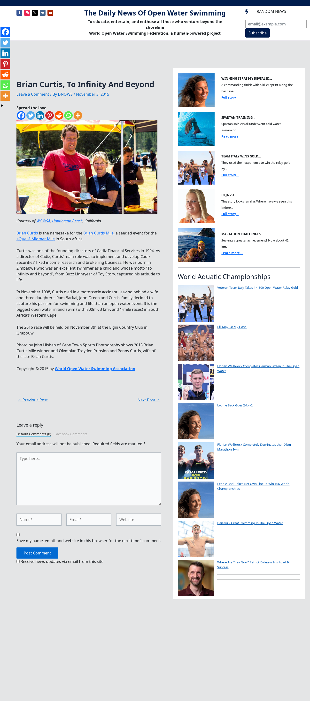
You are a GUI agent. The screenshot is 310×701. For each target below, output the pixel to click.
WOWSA (43, 221)
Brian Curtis (27, 233)
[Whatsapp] (68, 115)
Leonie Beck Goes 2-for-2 (235, 405)
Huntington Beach (67, 221)
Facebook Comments (70, 434)
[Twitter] (30, 115)
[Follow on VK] (43, 13)
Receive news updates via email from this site (61, 561)
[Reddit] (59, 115)
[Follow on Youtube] (50, 13)
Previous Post (33, 400)
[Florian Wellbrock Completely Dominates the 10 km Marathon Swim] (196, 460)
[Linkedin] (40, 115)
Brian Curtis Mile (98, 233)
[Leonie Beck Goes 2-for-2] (196, 421)
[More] (78, 115)
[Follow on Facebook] (19, 13)
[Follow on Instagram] (27, 13)
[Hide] (2, 106)
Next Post (149, 400)
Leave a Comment (32, 94)
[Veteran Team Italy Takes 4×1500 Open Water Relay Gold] (196, 303)
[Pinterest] (49, 115)
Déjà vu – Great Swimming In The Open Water (250, 523)
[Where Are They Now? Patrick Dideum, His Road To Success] (196, 578)
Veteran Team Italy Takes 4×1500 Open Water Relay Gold (257, 287)
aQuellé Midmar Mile (35, 238)
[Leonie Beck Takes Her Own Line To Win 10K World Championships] (196, 500)
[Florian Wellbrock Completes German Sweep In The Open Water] (196, 382)
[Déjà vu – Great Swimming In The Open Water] (196, 539)
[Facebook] (21, 115)
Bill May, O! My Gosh (232, 327)
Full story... (230, 97)
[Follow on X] (35, 13)
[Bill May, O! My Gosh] (196, 343)
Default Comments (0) (33, 434)
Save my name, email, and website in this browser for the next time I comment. (88, 540)
